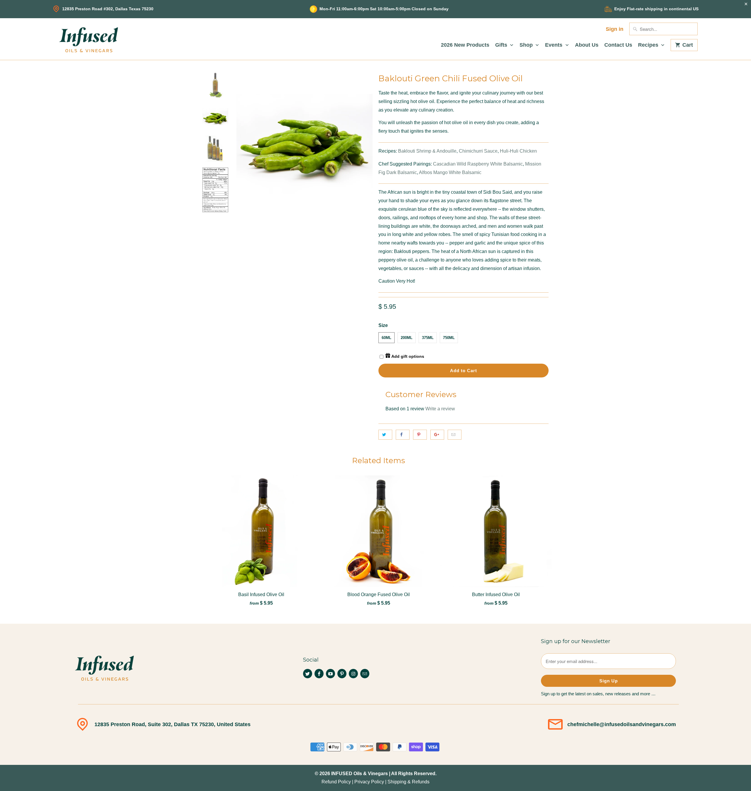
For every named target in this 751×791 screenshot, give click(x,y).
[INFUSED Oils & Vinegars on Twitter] (307, 673)
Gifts (502, 45)
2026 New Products (465, 45)
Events (554, 45)
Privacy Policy (369, 781)
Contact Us (618, 45)
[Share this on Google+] (437, 435)
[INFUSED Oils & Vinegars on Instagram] (353, 673)
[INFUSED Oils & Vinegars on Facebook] (319, 673)
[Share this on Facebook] (403, 435)
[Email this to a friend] (454, 435)
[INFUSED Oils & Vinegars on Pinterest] (341, 673)
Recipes (649, 45)
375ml (428, 337)
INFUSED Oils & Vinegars (359, 773)
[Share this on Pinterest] (420, 435)
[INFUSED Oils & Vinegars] (88, 39)
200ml (406, 337)
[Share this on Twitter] (385, 435)
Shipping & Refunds (408, 781)
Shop (527, 45)
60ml (386, 337)
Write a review (440, 408)
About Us (586, 45)
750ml (449, 337)
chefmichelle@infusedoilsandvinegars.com (621, 724)
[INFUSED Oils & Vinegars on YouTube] (330, 673)
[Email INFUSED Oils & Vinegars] (364, 673)
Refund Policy (336, 781)
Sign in (614, 29)
